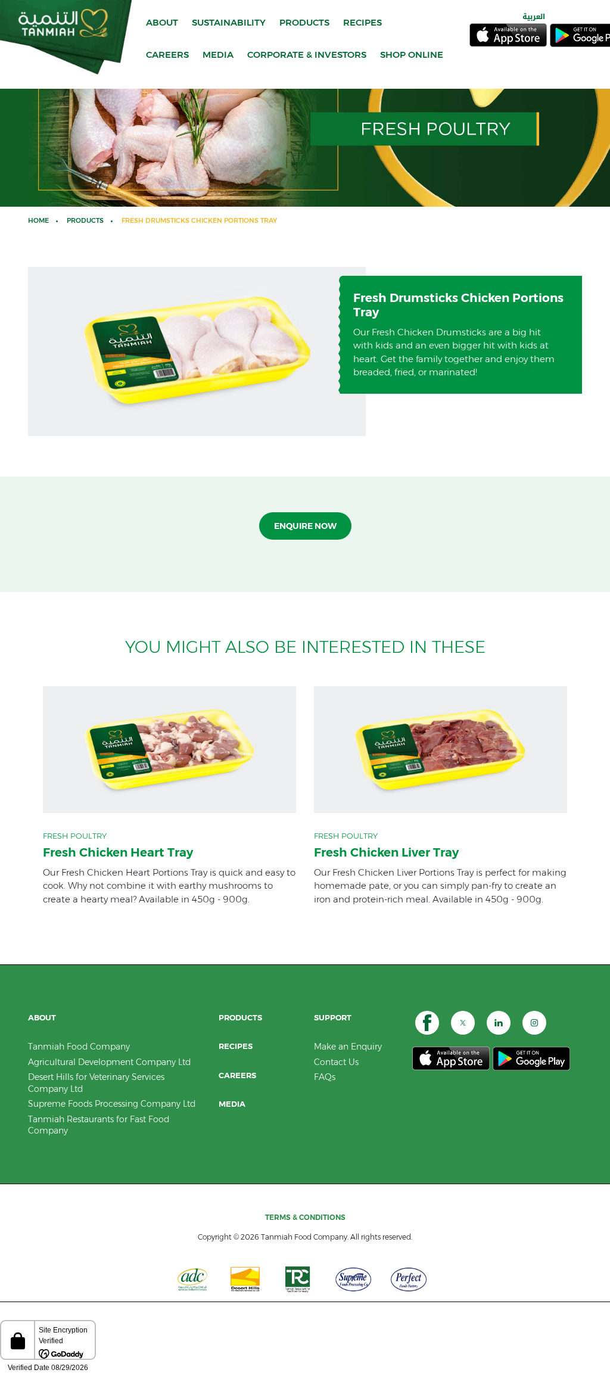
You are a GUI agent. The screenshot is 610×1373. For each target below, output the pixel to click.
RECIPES (362, 22)
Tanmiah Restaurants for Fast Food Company (98, 1125)
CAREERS (167, 54)
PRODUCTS (304, 22)
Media (232, 1104)
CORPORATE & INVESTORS (306, 54)
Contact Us (336, 1062)
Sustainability (229, 22)
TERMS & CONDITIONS (305, 1217)
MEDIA (218, 54)
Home (38, 220)
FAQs (324, 1077)
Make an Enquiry (348, 1047)
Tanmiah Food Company (79, 1047)
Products (85, 220)
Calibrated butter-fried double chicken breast (170, 795)
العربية (533, 17)
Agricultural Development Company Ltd (109, 1062)
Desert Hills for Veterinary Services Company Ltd (96, 1083)
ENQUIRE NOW (305, 526)
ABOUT (162, 22)
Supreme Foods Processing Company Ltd (111, 1104)
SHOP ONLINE (411, 54)
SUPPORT (332, 1017)
